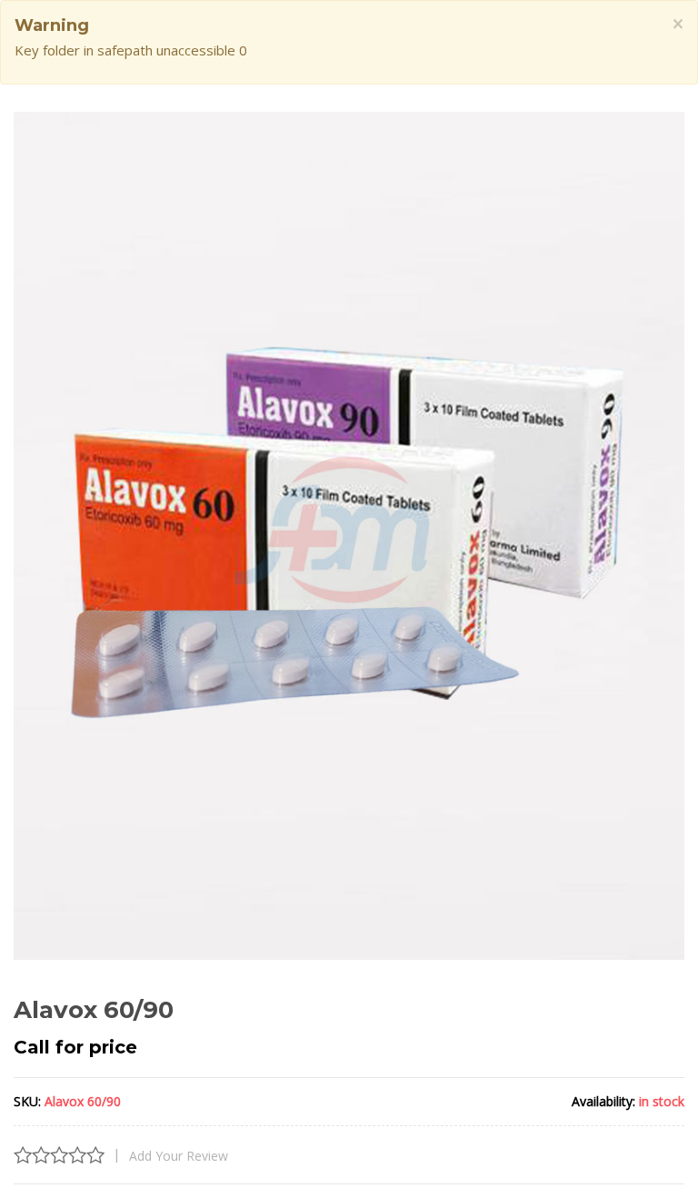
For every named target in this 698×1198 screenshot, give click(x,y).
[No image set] (349, 536)
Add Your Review (178, 1155)
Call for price (75, 1047)
